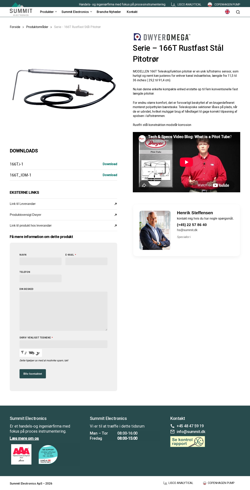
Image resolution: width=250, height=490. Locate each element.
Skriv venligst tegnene (36, 337)
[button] (238, 12)
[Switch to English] (227, 11)
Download (110, 164)
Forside (15, 27)
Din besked (27, 289)
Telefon (25, 272)
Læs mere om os (24, 438)
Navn (23, 254)
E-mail (70, 254)
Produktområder (37, 27)
